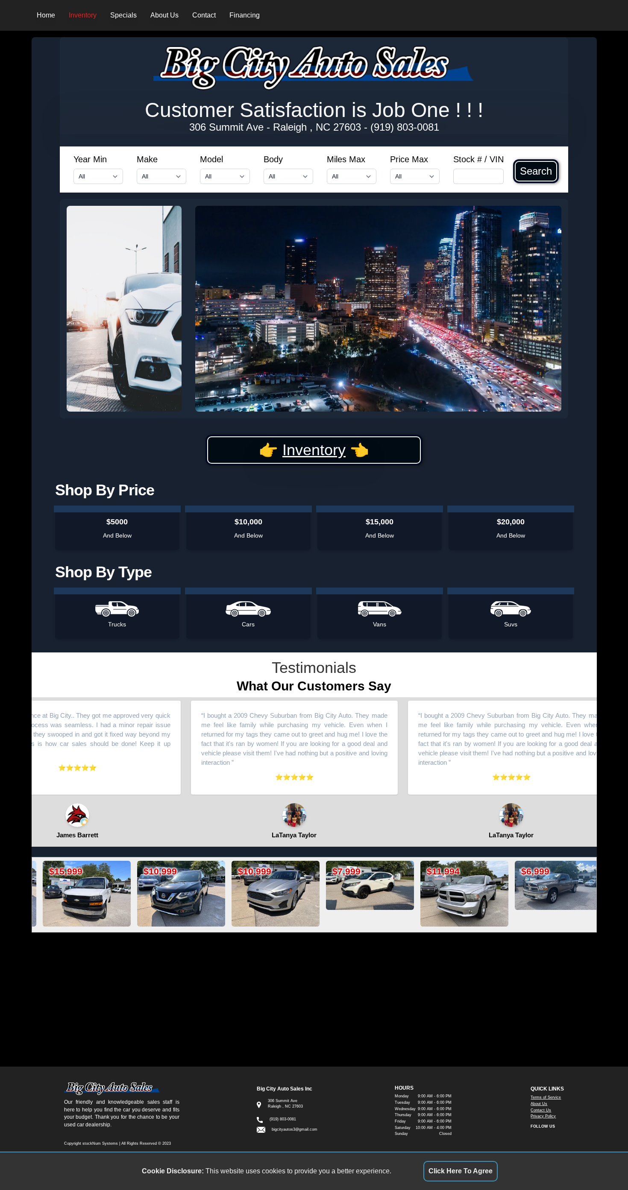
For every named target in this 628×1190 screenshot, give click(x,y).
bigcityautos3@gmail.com (294, 1129)
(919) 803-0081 (404, 127)
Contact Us (541, 1110)
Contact (204, 15)
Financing (244, 15)
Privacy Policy (543, 1116)
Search (536, 171)
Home (46, 15)
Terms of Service (546, 1097)
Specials (123, 15)
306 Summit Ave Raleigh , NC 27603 (275, 127)
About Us (164, 15)
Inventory (83, 15)
